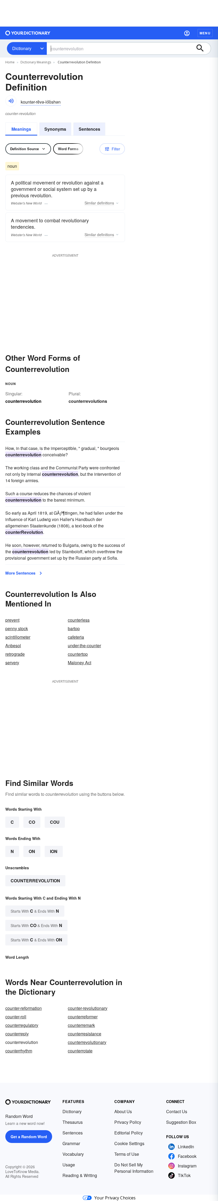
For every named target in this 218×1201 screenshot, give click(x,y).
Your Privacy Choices (115, 1198)
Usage (68, 1165)
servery (12, 662)
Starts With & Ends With (35, 911)
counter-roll (15, 1017)
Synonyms (55, 129)
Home (10, 62)
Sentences (89, 129)
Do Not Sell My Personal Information (133, 1168)
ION (53, 851)
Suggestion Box (181, 1122)
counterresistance (84, 1034)
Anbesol (13, 645)
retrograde (15, 654)
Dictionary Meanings (35, 62)
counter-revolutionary (87, 1008)
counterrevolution (35, 881)
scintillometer (17, 637)
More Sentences (20, 573)
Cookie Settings (129, 1143)
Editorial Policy (128, 1133)
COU (55, 822)
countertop (78, 654)
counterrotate (80, 1051)
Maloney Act (79, 662)
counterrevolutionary (87, 1042)
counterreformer (83, 1017)
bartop (74, 628)
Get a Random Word (29, 1136)
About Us (123, 1111)
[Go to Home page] (28, 33)
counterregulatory (21, 1025)
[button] (187, 33)
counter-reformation (23, 1008)
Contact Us (176, 1111)
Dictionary (21, 48)
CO (32, 822)
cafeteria (76, 637)
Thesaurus (72, 1122)
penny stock (16, 628)
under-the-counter (84, 645)
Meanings (21, 129)
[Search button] (203, 48)
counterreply (17, 1034)
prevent (12, 620)
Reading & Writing (79, 1175)
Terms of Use (126, 1154)
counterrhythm (18, 1051)
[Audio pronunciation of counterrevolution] (10, 100)
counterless (79, 620)
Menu (205, 33)
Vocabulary (73, 1154)
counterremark (81, 1025)
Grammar (71, 1143)
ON (32, 851)
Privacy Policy (127, 1122)
